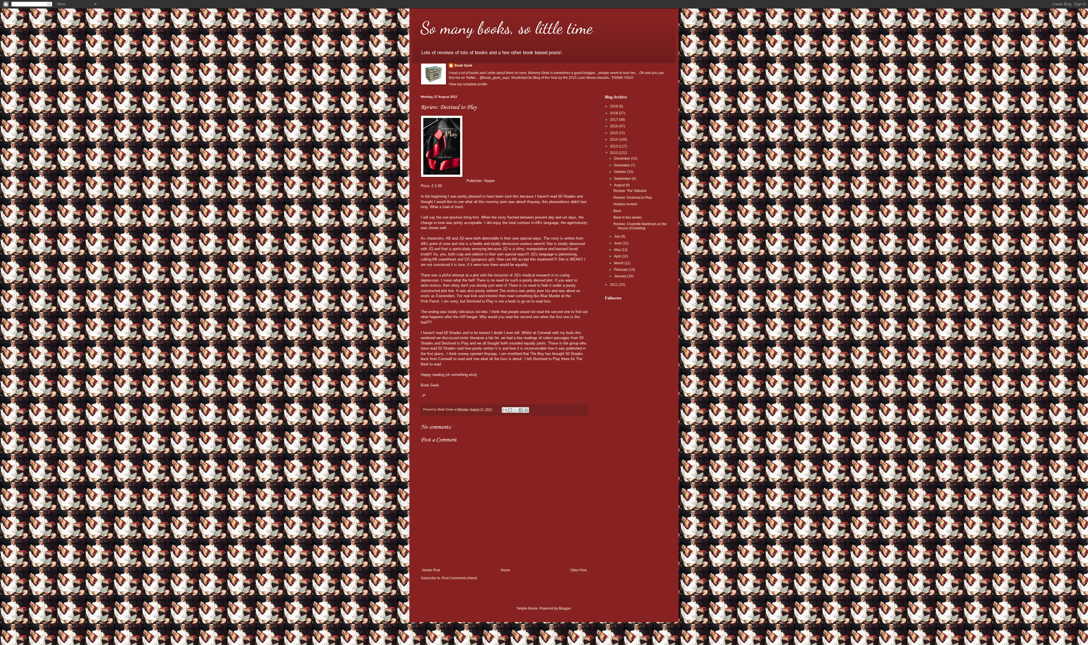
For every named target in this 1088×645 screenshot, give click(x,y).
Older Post (578, 570)
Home (505, 570)
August (620, 185)
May (617, 250)
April (618, 256)
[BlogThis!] (510, 410)
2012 (614, 153)
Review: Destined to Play (632, 198)
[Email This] (504, 410)
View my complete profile (468, 84)
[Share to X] (515, 410)
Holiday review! (625, 204)
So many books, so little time (507, 28)
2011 (614, 285)
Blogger (565, 608)
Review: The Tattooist (629, 191)
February (621, 270)
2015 (614, 133)
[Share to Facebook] (521, 410)
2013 (614, 146)
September (623, 179)
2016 (614, 126)
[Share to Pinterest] (526, 410)
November (622, 165)
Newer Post (431, 570)
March (619, 263)
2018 (614, 113)
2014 (614, 139)
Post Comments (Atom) (459, 578)
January (620, 276)
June (618, 243)
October (620, 172)
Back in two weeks (627, 217)
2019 (614, 106)
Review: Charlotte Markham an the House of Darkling (640, 226)
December (622, 158)
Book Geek (463, 65)
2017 (614, 120)
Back (617, 211)
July (617, 236)
